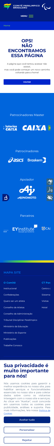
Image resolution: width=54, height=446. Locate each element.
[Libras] (49, 181)
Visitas (45, 301)
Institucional (10, 288)
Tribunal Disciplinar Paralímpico (20, 320)
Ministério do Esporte (15, 332)
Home (7, 25)
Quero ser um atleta (14, 301)
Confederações (11, 294)
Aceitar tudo (27, 419)
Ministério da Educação (16, 326)
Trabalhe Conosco (13, 345)
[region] (27, 403)
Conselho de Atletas (14, 307)
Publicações (10, 339)
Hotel (44, 307)
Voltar (27, 82)
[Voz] (49, 189)
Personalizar (27, 430)
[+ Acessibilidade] (49, 197)
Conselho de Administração (18, 313)
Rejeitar (27, 440)
